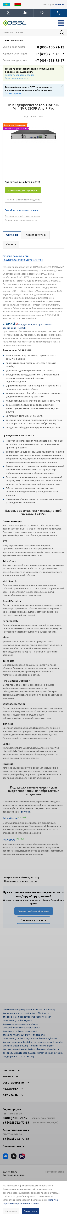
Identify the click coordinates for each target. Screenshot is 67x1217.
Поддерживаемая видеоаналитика (23, 259)
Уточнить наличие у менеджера (23, 199)
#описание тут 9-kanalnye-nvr (17, 1020)
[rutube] (22, 1156)
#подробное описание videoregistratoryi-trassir (27, 1017)
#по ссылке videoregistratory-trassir (20, 1024)
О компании (11, 1095)
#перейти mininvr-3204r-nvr (16, 1035)
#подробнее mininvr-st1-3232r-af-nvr (21, 1028)
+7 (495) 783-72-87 (49, 54)
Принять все (30, 1211)
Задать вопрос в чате (16, 78)
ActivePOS (9, 839)
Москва (59, 4)
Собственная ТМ (13, 1082)
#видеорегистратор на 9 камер (19, 1056)
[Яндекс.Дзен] (13, 1156)
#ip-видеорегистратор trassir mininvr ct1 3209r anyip (29, 1009)
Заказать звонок (14, 1146)
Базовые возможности (16, 256)
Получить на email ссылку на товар (22, 216)
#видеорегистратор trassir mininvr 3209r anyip (26, 1013)
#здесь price (39, 1035)
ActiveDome (10, 818)
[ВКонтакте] (5, 1156)
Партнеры (9, 1070)
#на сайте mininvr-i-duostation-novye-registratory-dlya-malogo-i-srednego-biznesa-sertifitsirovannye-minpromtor (33, 1042)
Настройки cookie (55, 1171)
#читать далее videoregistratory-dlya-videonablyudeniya (31, 1049)
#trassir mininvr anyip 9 (42, 1046)
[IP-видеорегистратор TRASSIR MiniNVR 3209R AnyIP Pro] (33, 149)
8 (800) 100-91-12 (50, 47)
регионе (25, 811)
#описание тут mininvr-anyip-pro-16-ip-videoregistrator (30, 1038)
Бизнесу (8, 1076)
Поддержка (10, 1089)
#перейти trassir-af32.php (15, 1046)
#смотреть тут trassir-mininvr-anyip (20, 1031)
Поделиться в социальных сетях (21, 220)
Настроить (11, 1211)
